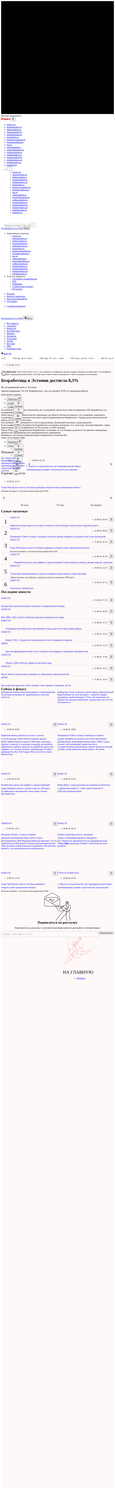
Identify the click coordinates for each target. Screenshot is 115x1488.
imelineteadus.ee (14, 162)
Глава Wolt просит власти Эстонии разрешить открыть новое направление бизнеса (41, 487)
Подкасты (11, 336)
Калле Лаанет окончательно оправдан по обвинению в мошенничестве (35, 674)
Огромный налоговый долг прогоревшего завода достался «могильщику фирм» (43, 628)
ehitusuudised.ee (14, 129)
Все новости (13, 323)
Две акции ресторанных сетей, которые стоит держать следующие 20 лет (36, 685)
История (11, 343)
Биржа (4, 643)
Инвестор (11, 328)
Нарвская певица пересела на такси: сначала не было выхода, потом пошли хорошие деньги (54, 525)
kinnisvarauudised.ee (16, 140)
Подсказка (12, 338)
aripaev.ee (11, 124)
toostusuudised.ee (14, 157)
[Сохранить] (111, 520)
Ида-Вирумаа (13, 331)
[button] (18, 405)
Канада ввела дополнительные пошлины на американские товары (33, 606)
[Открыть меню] (13, 119)
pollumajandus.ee (14, 152)
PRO (9, 346)
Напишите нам (14, 348)
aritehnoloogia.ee (14, 135)
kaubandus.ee (13, 137)
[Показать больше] (9, 168)
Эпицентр (11, 326)
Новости (14, 518)
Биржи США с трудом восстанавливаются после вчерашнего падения (38, 640)
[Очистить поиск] (33, 224)
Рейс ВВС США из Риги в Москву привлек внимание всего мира (32, 617)
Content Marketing (68, 873)
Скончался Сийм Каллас (22, 588)
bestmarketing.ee (14, 127)
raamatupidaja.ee (14, 155)
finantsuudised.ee (14, 132)
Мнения (10, 333)
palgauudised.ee (14, 147)
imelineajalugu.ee (14, 160)
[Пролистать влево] (29, 464)
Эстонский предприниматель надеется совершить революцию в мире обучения (48, 574)
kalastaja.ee (12, 165)
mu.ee (9, 145)
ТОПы (10, 341)
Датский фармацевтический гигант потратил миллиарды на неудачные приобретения (46, 651)
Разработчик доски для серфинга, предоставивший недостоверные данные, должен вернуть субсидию (63, 562)
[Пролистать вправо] (111, 464)
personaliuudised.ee (15, 150)
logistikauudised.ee (15, 142)
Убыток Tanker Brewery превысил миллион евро (28, 663)
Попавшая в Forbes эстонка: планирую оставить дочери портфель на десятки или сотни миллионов (57, 536)
